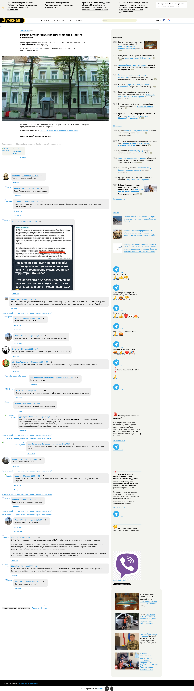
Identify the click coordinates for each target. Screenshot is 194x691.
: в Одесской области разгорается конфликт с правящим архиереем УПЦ (137, 160)
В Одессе (122, 84)
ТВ (69, 20)
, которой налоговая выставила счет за (134, 152)
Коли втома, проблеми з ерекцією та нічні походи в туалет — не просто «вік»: (134, 93)
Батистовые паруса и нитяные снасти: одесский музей (130, 43)
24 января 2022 (25, 30)
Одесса (121, 131)
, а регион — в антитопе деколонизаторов (137, 132)
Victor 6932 (15, 299)
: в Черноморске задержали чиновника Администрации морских (135, 78)
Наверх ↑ (23, 157)
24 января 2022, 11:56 (31, 476)
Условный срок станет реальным (132, 65)
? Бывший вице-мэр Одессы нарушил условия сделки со (136, 67)
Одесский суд (123, 151)
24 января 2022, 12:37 (31, 202)
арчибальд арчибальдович (42, 377)
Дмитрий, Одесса (26, 417)
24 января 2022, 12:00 (29, 499)
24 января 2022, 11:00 (29, 221)
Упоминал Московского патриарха (132, 158)
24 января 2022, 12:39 (31, 404)
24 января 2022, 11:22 (39, 362)
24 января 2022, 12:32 (28, 537)
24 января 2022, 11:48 (28, 459)
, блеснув (128, 193)
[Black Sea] (9, 389)
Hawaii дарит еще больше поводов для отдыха (135, 169)
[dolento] (8, 202)
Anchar (17, 188)
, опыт (141, 145)
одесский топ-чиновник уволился (130, 190)
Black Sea (20, 390)
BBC (37, 48)
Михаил (15, 499)
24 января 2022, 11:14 (31, 318)
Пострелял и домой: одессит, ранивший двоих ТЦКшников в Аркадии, (136, 105)
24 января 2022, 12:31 (33, 390)
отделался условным (145, 106)
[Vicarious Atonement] (6, 366)
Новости (59, 20)
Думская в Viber (119, 581)
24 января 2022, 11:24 (30, 188)
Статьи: (116, 212)
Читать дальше (119, 440)
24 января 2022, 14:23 (32, 581)
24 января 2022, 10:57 (30, 175)
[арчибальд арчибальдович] (16, 376)
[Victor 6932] (6, 300)
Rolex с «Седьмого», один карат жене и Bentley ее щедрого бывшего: (129, 187)
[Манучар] (6, 180)
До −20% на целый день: (128, 168)
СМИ (79, 20)
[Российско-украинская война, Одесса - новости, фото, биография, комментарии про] (7, 153)
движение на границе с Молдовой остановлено (133, 117)
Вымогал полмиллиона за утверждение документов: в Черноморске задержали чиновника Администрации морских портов (149, 661)
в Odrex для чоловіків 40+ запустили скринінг (136, 95)
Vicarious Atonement (20, 362)
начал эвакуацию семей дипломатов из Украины (59, 130)
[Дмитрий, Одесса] (11, 417)
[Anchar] (8, 187)
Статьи (45, 20)
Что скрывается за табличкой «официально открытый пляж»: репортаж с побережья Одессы (141, 219)
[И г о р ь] (6, 353)
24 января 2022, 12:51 (33, 520)
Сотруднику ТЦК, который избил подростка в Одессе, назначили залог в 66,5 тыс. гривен (148, 618)
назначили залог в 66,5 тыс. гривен (138, 58)
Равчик (15, 459)
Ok (107, 688)
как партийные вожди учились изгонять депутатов (134, 144)
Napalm (15, 221)
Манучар (16, 175)
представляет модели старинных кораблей (126, 47)
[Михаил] (6, 498)
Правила (35, 608)
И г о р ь (15, 349)
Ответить (15, 183)
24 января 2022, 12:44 (33, 336)
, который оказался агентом (140, 87)
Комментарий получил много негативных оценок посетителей (27, 313)
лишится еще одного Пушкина (136, 131)
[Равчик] (6, 463)
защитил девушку (136, 151)
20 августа (117, 126)
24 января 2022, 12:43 (44, 417)
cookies (100, 688)
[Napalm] (6, 220)
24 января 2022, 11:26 (61, 444)
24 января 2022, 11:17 (29, 349)
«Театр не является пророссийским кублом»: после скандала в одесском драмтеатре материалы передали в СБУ (139, 233)
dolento (17, 202)
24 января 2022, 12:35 (30, 299)
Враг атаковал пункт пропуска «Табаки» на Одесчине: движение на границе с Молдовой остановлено (22, 6)
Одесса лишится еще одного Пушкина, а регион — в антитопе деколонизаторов (59, 5)
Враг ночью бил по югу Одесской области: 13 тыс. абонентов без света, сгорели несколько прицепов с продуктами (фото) (96, 6)
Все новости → (119, 199)
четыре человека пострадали (137, 180)
